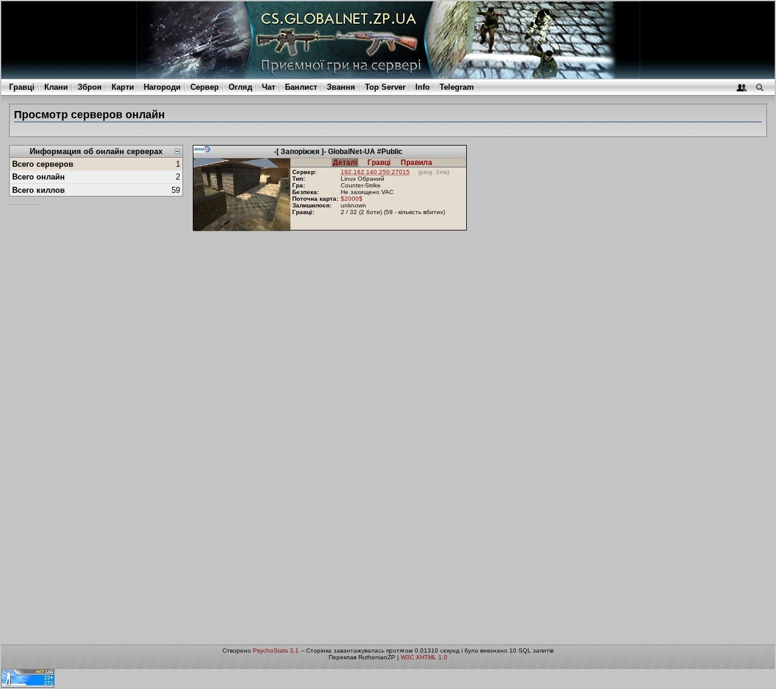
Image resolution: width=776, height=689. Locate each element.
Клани (56, 87)
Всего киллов (38, 190)
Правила (416, 162)
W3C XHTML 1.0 (424, 657)
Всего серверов (42, 164)
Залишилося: (312, 205)
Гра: (298, 185)
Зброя (90, 87)
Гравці (22, 87)
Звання (341, 87)
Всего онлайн (38, 176)
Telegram (457, 87)
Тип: (298, 178)
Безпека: (305, 192)
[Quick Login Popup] (741, 87)
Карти (123, 87)
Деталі (345, 162)
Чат (268, 87)
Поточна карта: (315, 198)
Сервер (204, 87)
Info (422, 87)
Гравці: (303, 212)
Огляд (240, 87)
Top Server (385, 87)
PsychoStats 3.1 (276, 650)
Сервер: (304, 172)
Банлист (301, 87)
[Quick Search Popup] (759, 87)
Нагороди (162, 87)
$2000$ (352, 198)
